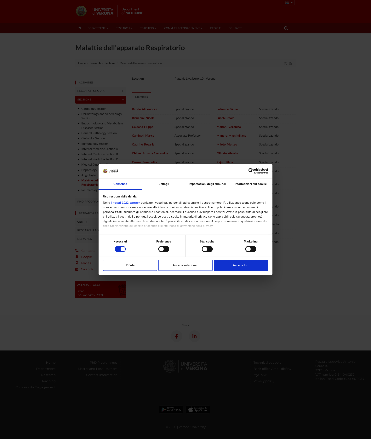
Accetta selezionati (185, 265)
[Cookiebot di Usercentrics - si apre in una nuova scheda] (251, 171)
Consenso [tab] (120, 183)
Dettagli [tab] (163, 183)
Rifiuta (130, 265)
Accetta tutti (241, 265)
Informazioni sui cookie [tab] (251, 183)
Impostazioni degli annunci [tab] (207, 183)
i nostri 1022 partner (125, 202)
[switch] (163, 249)
